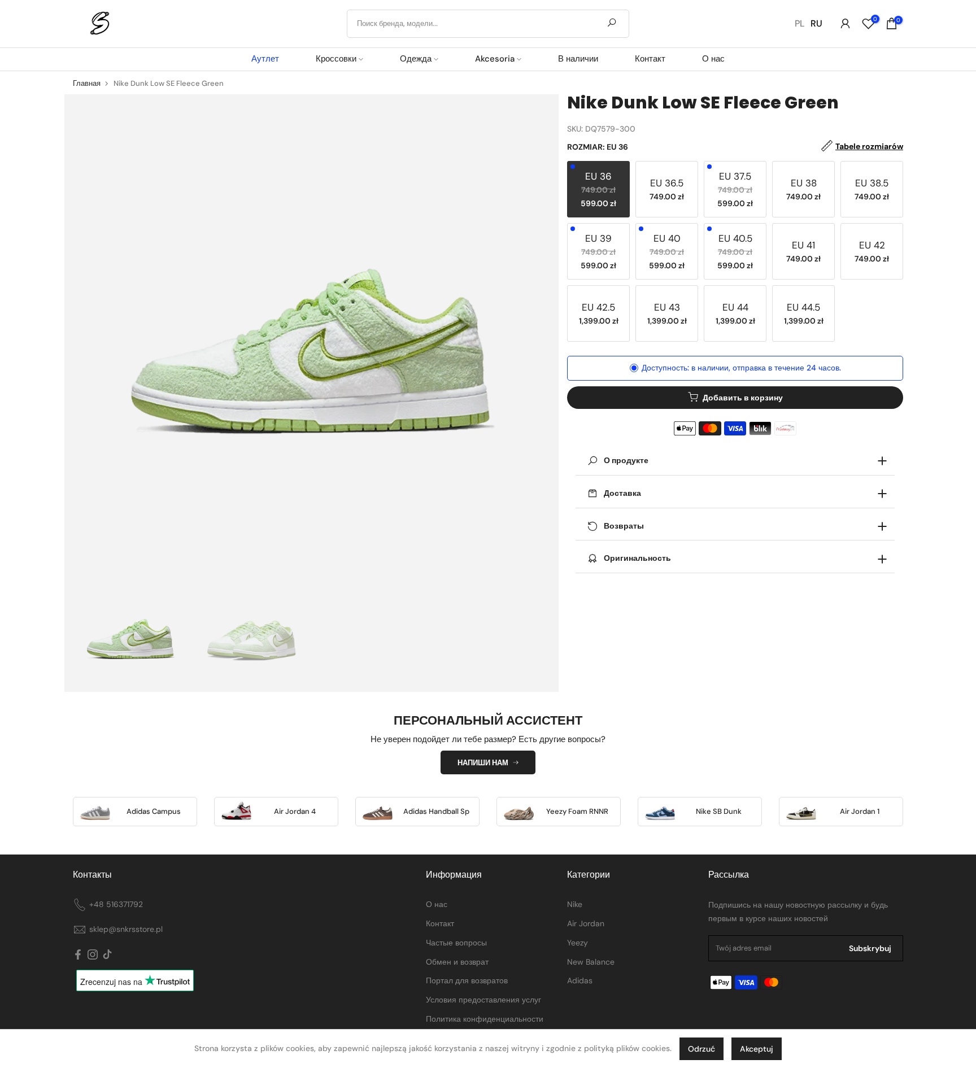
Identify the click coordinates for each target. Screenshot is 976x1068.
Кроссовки (336, 58)
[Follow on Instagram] (93, 954)
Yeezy (577, 943)
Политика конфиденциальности (484, 1019)
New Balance (591, 962)
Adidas (579, 980)
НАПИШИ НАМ (482, 763)
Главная (87, 83)
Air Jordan (585, 923)
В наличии (578, 58)
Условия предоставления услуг (483, 1000)
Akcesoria (495, 58)
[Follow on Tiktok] (107, 954)
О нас (713, 58)
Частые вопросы (456, 943)
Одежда (416, 58)
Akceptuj (756, 1049)
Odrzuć (701, 1049)
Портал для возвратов (467, 980)
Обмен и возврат (457, 962)
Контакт (650, 58)
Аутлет (265, 58)
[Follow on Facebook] (78, 954)
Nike (574, 904)
